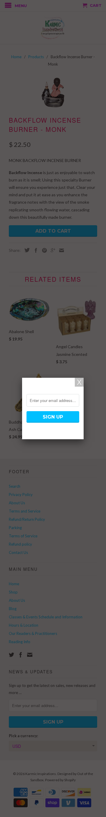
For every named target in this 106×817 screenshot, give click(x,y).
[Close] (79, 382)
